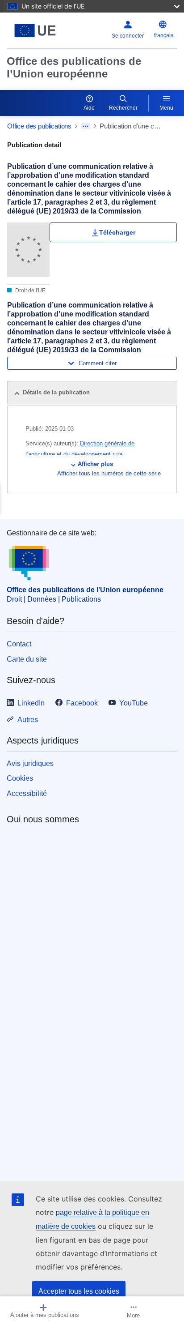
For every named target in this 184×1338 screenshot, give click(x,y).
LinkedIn (31, 703)
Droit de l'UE (30, 290)
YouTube (133, 703)
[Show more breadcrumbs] (85, 126)
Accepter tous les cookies (78, 1291)
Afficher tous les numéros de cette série (109, 473)
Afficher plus (95, 464)
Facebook (82, 703)
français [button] (163, 35)
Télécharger (117, 232)
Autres (27, 719)
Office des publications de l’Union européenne (74, 67)
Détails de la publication (56, 392)
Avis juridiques (30, 763)
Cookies (20, 778)
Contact (19, 644)
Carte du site (27, 659)
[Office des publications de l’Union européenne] (36, 30)
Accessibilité (27, 793)
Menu (166, 108)
